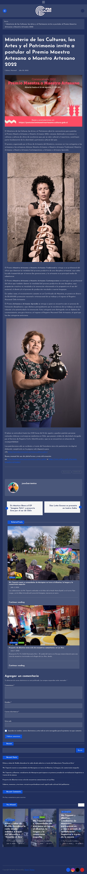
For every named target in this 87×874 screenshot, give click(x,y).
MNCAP (77, 472)
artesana (67, 472)
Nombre (8, 702)
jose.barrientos (29, 483)
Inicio (6, 21)
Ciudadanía (13, 642)
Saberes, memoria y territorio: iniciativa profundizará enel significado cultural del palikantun (36, 784)
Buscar (9, 744)
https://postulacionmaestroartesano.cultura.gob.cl (27, 452)
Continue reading (17, 602)
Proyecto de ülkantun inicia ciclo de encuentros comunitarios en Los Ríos (28, 779)
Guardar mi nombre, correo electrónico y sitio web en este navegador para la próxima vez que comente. (45, 731)
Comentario (9, 685)
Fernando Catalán (15, 841)
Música (18, 577)
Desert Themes (30, 869)
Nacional (14, 70)
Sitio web (8, 721)
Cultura (7, 70)
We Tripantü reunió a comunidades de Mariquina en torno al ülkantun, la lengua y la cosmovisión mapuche (41, 768)
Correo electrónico (12, 711)
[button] (79, 805)
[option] (15, 828)
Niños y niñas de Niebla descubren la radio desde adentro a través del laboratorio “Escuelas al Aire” (38, 763)
